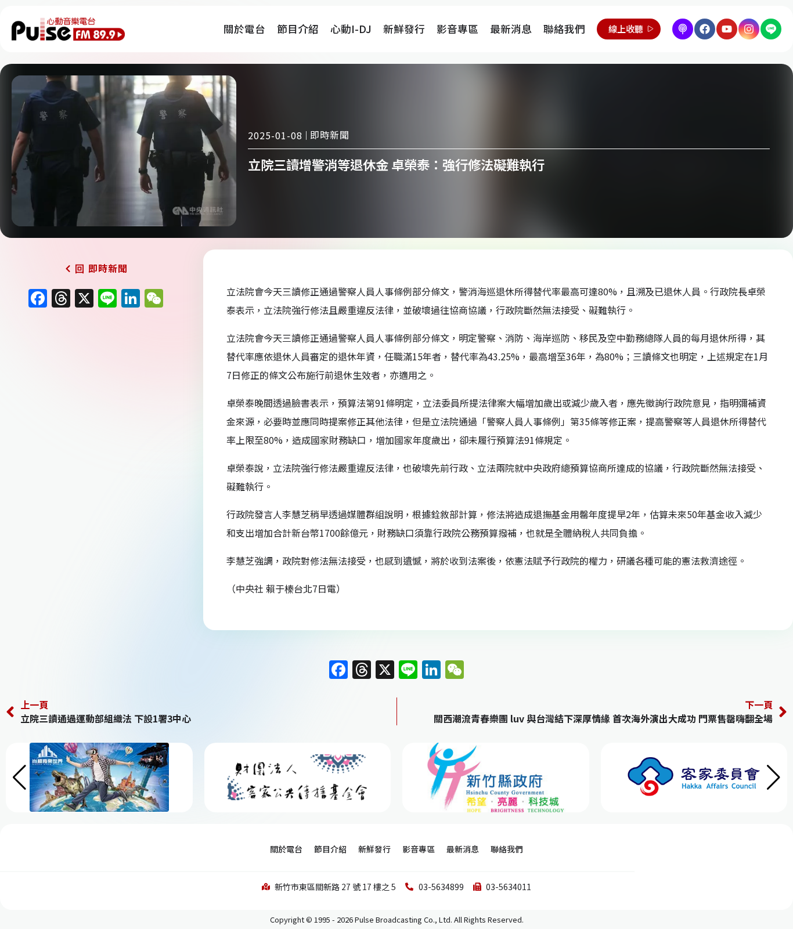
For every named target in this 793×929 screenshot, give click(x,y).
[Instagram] (748, 29)
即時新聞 (329, 135)
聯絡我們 (564, 28)
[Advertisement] (96, 413)
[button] (773, 777)
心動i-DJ (351, 28)
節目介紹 (298, 28)
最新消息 (511, 28)
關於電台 (244, 28)
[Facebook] (704, 29)
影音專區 (457, 28)
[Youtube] (726, 29)
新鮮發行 (404, 28)
